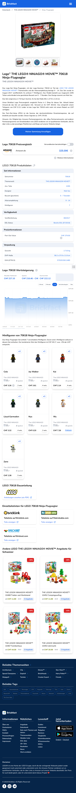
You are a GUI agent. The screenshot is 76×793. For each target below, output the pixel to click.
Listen (40, 747)
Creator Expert (43, 677)
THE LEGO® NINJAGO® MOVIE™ (58, 181)
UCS (32, 689)
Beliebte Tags (10, 684)
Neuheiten (24, 746)
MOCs (40, 744)
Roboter (15, 693)
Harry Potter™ (61, 674)
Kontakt (5, 733)
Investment (42, 727)
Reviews (41, 733)
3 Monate (48, 284)
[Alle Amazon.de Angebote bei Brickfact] (7, 151)
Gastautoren (6, 727)
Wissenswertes (44, 741)
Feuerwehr (35, 693)
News (22, 749)
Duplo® (23, 674)
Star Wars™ (60, 670)
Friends (58, 677)
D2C (5, 689)
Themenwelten (25, 735)
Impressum (6, 741)
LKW (69, 693)
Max (72, 284)
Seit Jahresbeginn (63, 284)
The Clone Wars (8, 697)
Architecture (6, 670)
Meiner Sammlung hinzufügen (38, 131)
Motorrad (51, 693)
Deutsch (66, 740)
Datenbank (24, 727)
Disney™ (41, 670)
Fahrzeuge (48, 689)
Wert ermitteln (25, 752)
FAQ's (4, 730)
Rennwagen (25, 689)
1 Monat (41, 284)
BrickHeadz (42, 674)
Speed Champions (9, 674)
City (21, 670)
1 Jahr (54, 284)
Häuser (43, 693)
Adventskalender (13, 689)
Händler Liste (25, 738)
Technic (23, 677)
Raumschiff (7, 693)
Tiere (56, 689)
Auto (62, 689)
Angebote (24, 724)
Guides (40, 724)
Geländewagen (61, 693)
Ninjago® (5, 677)
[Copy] (34, 165)
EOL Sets (23, 741)
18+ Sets (23, 744)
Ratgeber (41, 730)
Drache (68, 689)
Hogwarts (39, 689)
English (58, 740)
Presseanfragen (8, 736)
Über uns (5, 724)
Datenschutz (7, 738)
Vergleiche (42, 736)
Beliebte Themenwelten (15, 665)
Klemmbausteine (44, 738)
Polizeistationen (25, 693)
